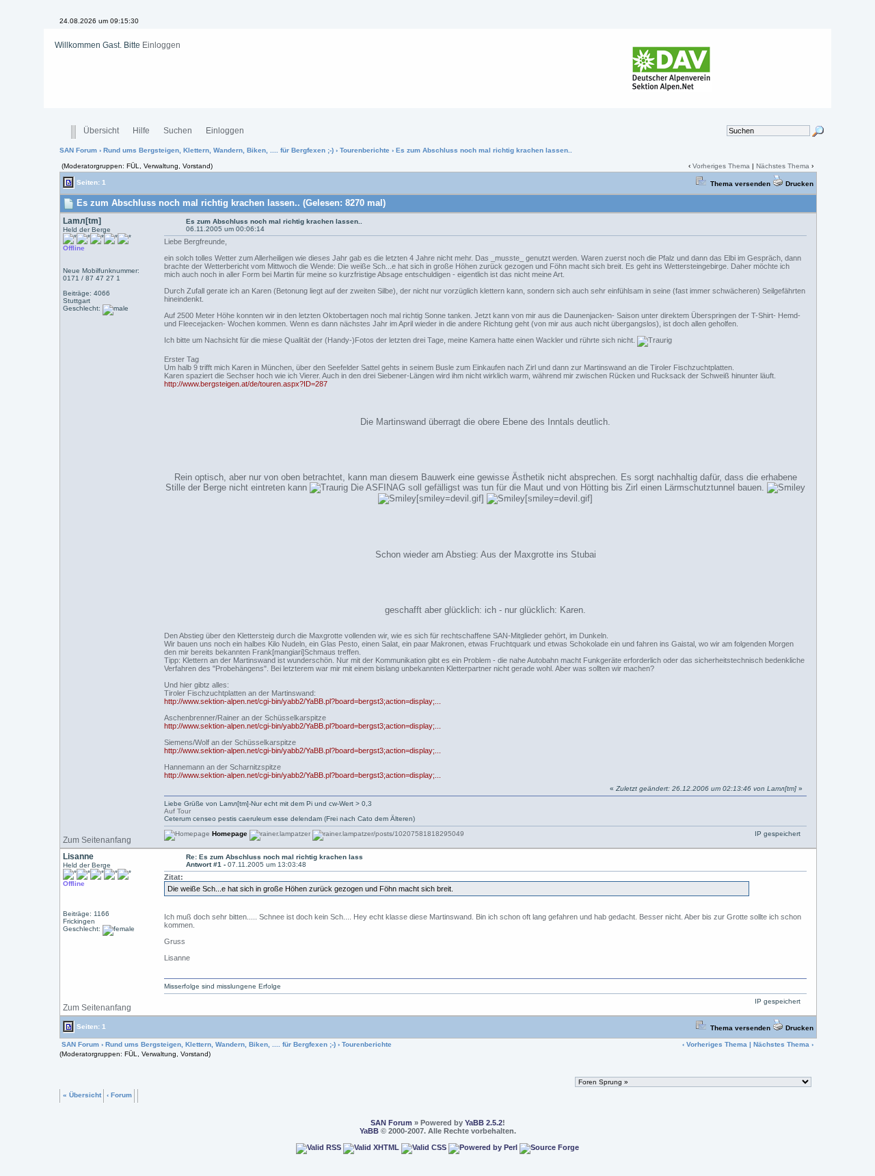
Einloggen (161, 45)
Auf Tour (177, 811)
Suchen (177, 130)
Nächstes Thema (782, 166)
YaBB (369, 1131)
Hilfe (141, 130)
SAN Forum (78, 150)
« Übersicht (82, 1094)
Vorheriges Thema (721, 166)
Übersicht (101, 130)
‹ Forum (119, 1094)
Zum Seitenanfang (97, 840)
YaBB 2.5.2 (483, 1123)
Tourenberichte (365, 150)
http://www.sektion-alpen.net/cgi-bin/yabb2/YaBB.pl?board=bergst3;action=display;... (302, 701)
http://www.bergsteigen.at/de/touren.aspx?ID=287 (245, 384)
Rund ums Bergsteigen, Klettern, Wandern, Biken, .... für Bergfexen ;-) (218, 150)
